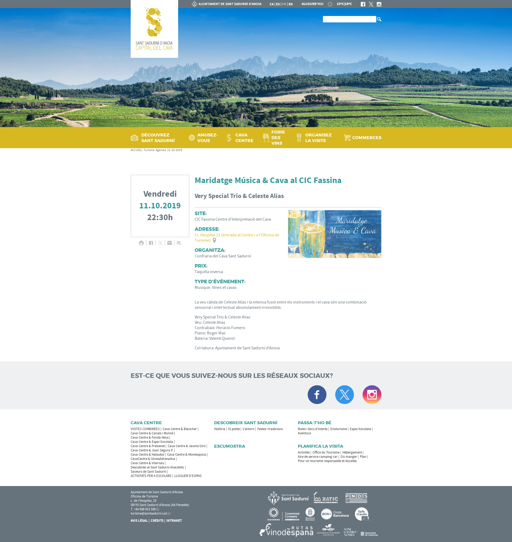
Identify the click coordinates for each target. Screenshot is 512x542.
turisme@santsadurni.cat (149, 513)
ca (272, 4)
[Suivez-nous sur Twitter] (344, 394)
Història (219, 429)
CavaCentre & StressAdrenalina (153, 459)
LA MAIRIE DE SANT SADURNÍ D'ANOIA (227, 4)
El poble (234, 429)
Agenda (161, 150)
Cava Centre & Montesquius (186, 454)
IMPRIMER (141, 243)
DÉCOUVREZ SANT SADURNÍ (158, 137)
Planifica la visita (320, 446)
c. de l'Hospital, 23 (143, 501)
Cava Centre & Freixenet (148, 446)
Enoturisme (338, 429)
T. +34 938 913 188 (143, 509)
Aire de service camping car (318, 457)
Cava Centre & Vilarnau (147, 463)
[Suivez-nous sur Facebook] (317, 394)
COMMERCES (366, 137)
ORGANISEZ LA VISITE (318, 137)
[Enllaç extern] (326, 498)
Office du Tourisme (326, 452)
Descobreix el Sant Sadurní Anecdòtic (157, 467)
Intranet (174, 520)
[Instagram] (379, 4)
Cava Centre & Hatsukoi (147, 454)
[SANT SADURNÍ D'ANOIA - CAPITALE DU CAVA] (154, 29)
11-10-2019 (174, 150)
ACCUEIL (136, 150)
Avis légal (139, 520)
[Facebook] (363, 4)
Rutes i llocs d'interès (312, 429)
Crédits (157, 520)
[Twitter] (371, 4)
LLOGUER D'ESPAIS (188, 476)
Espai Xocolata (360, 429)
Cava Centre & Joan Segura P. (152, 450)
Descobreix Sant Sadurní (245, 423)
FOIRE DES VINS (278, 137)
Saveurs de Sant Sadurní (148, 472)
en (291, 4)
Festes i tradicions (270, 429)
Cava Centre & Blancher (180, 429)
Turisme (148, 150)
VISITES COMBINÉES (145, 429)
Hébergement (352, 452)
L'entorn (248, 429)
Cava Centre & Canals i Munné (152, 433)
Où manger (349, 457)
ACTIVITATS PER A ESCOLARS (151, 476)
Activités (304, 452)
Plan (363, 457)
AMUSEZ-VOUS (207, 137)
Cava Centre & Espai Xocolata (152, 442)
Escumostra (229, 446)
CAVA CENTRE (244, 137)
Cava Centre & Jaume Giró (187, 446)
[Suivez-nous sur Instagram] (372, 394)
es (278, 4)
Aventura (304, 433)
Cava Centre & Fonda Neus (150, 437)
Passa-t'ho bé (314, 423)
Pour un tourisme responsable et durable (327, 461)
